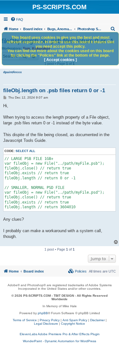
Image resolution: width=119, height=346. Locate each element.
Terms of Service (25, 320)
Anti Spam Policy (75, 320)
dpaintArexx (12, 72)
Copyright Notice (73, 323)
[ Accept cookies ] (60, 60)
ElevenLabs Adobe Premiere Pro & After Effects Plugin (60, 334)
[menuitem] (16, 19)
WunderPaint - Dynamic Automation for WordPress (59, 341)
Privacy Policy (50, 320)
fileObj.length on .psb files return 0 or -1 (54, 90)
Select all (25, 151)
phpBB (43, 313)
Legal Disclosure (46, 323)
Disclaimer (97, 320)
